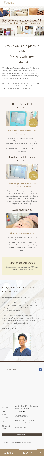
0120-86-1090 (20, 411)
